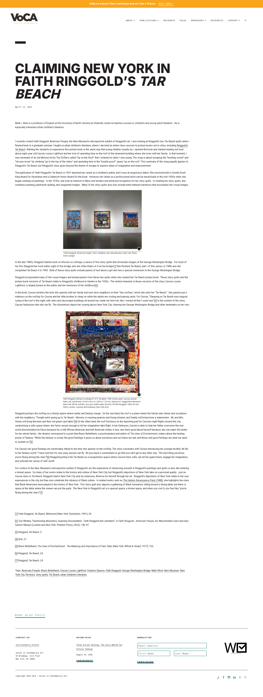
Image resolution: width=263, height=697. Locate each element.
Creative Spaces (96, 570)
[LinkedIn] (234, 677)
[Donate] (240, 677)
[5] (31, 441)
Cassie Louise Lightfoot (73, 570)
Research (169, 20)
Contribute (84, 661)
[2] (96, 285)
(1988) (143, 480)
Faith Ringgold (113, 570)
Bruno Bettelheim (50, 570)
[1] (115, 266)
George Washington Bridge (136, 570)
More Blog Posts (30, 615)
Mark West (157, 570)
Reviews (30, 574)
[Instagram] (229, 677)
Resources (217, 20)
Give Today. (166, 3)
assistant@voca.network (27, 645)
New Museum (171, 570)
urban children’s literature (73, 574)
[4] (75, 421)
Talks (183, 20)
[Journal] (218, 677)
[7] (41, 492)
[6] (48, 457)
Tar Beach (54, 574)
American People (31, 570)
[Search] (245, 20)
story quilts (42, 574)
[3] (155, 300)
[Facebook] (223, 677)
